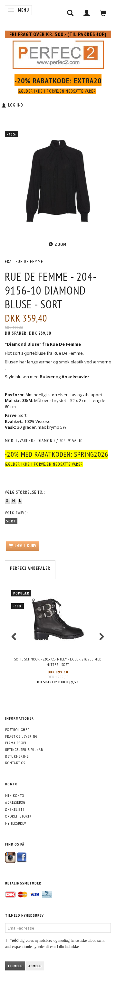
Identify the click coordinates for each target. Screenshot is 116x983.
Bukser (47, 376)
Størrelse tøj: (25, 492)
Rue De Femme (29, 261)
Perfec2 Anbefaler (30, 568)
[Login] (87, 13)
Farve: (16, 513)
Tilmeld (15, 965)
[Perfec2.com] (58, 53)
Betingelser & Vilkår (24, 749)
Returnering (17, 756)
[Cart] (103, 13)
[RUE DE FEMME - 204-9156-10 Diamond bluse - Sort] (58, 181)
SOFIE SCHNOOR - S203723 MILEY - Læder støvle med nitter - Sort (58, 662)
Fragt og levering (21, 736)
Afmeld (35, 965)
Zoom (60, 244)
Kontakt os (15, 762)
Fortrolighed (17, 729)
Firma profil (16, 742)
